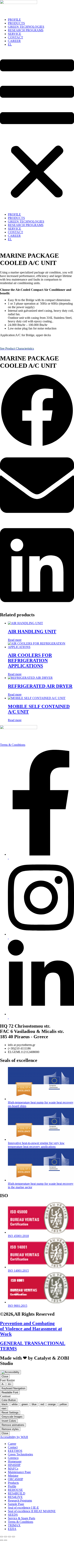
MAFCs (13, 1468)
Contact (13, 1447)
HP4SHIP (14, 1465)
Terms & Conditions (12, 744)
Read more (15, 640)
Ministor (13, 1475)
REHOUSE (15, 1490)
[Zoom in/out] (1, 1536)
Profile (12, 1486)
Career (12, 1443)
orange (52, 1404)
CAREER (14, 41)
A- (3, 1384)
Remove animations (13, 1424)
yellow (63, 1404)
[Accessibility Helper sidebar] (10, 1372)
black (5, 1404)
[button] (37, 129)
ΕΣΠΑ (12, 1529)
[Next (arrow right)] (5, 1540)
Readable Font (10, 1392)
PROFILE (14, 19)
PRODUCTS (16, 23)
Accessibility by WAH (14, 1437)
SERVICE (14, 33)
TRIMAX (14, 1525)
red (42, 1404)
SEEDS (13, 1514)
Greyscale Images (12, 1416)
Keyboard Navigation (13, 1388)
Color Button (9, 1400)
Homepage (15, 1461)
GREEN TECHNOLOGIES (26, 26)
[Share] (9, 1536)
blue (34, 1404)
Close (5, 1376)
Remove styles (10, 1429)
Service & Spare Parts (21, 1518)
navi (4, 1408)
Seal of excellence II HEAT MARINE (32, 1511)
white (15, 1404)
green (25, 1404)
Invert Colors (9, 1420)
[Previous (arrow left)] (1, 1540)
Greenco (13, 1458)
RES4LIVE (15, 1497)
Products (13, 1482)
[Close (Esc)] (13, 1536)
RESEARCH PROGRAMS (25, 30)
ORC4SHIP (15, 1479)
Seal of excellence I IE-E (23, 1507)
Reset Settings (10, 1412)
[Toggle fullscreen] (5, 1536)
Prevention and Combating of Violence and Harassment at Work (31, 1329)
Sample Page (16, 1504)
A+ (9, 1384)
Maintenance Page (19, 1472)
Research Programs (20, 1500)
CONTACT (15, 37)
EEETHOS (15, 1450)
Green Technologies (20, 1454)
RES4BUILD (16, 1493)
